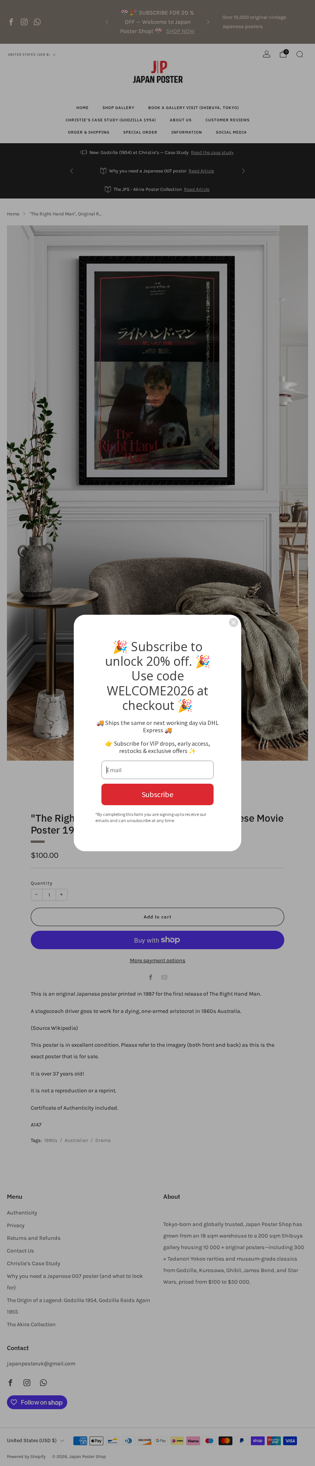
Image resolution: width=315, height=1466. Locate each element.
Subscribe (157, 794)
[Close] (233, 622)
